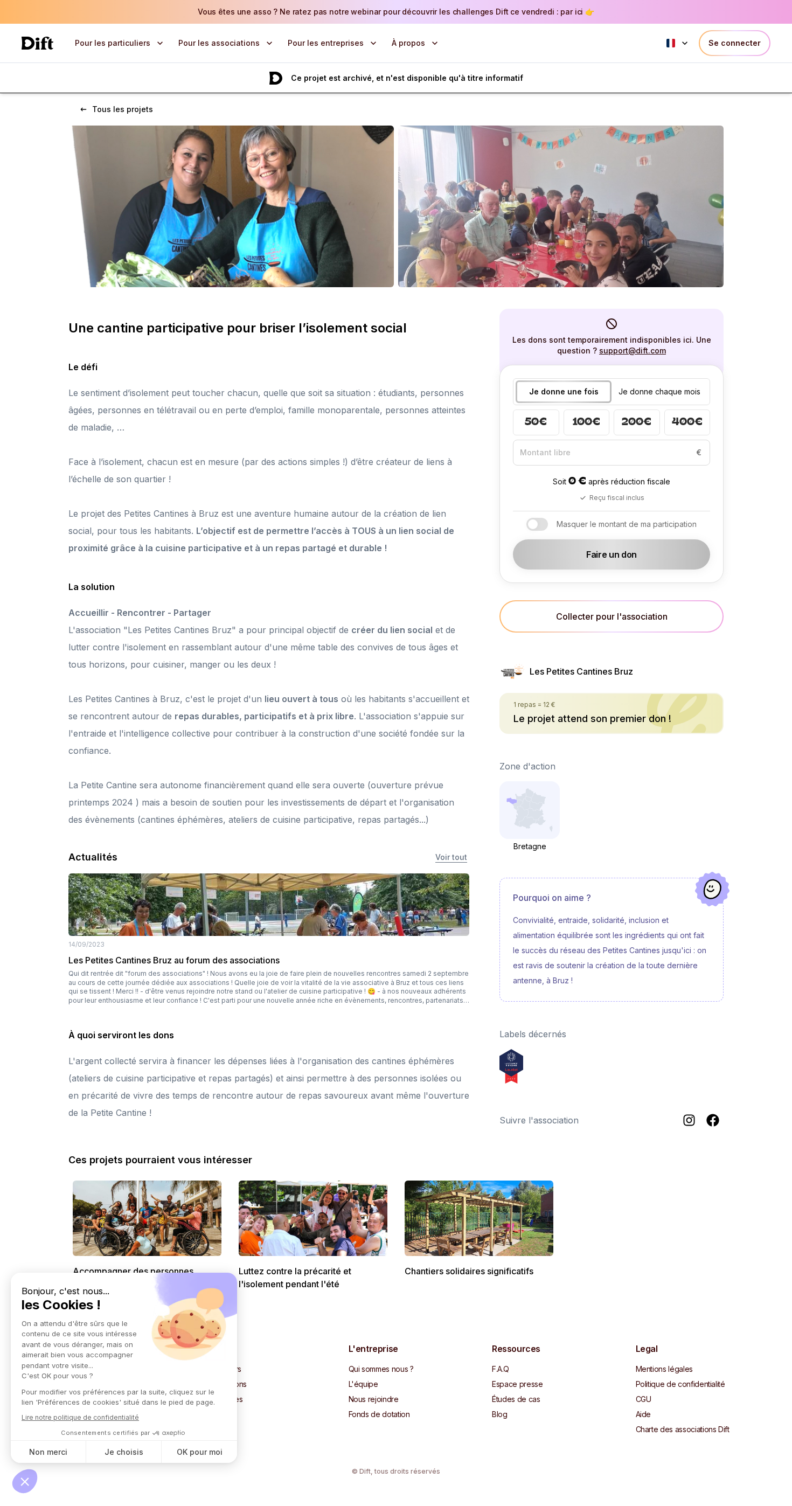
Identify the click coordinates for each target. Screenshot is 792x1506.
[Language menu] (678, 43)
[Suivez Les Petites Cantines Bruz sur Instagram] (689, 1120)
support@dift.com (632, 350)
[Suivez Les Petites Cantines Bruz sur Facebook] (713, 1120)
